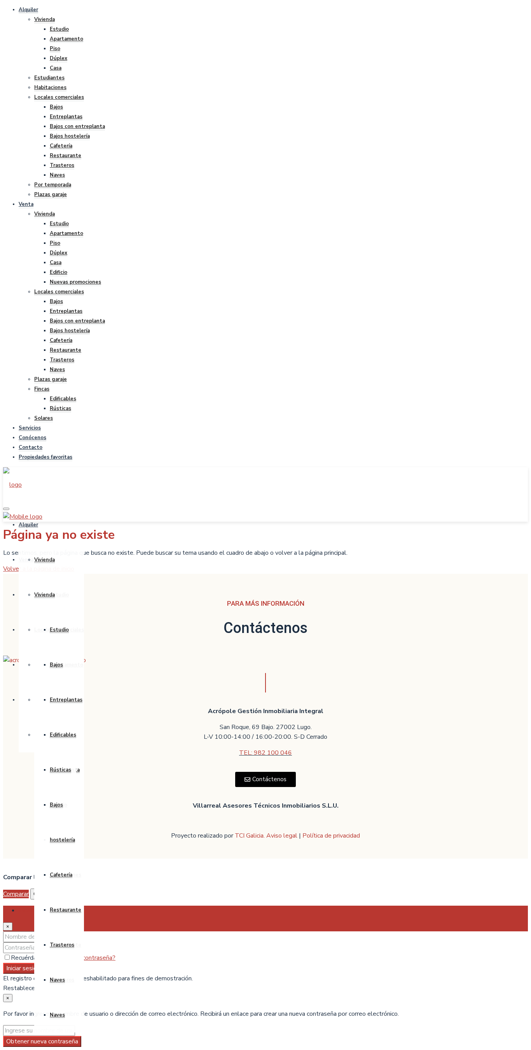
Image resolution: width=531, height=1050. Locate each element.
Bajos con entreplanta (77, 126)
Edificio (58, 272)
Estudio (59, 29)
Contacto (30, 447)
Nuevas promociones (75, 282)
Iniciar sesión (23, 968)
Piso (55, 48)
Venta (26, 204)
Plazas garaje (50, 194)
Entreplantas (66, 116)
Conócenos (32, 437)
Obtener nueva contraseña (42, 1041)
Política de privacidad (331, 835)
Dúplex (58, 58)
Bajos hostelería (70, 136)
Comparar (16, 894)
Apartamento (66, 38)
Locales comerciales (59, 97)
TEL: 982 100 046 (265, 752)
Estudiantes (49, 77)
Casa (55, 68)
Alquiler (28, 9)
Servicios (30, 427)
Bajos (56, 106)
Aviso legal (282, 835)
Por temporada (52, 184)
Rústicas (60, 408)
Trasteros (62, 165)
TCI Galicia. (250, 835)
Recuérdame (29, 958)
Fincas (41, 389)
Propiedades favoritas (45, 457)
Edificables (63, 398)
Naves (57, 175)
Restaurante (65, 155)
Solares (43, 418)
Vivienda (44, 19)
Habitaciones (50, 87)
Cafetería (61, 145)
